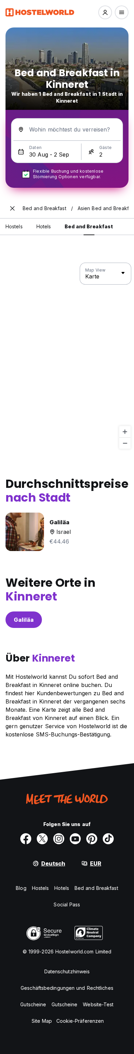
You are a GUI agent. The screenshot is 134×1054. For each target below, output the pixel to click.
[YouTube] (75, 838)
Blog (21, 888)
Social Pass (67, 904)
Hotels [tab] (43, 226)
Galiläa (24, 619)
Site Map (42, 1021)
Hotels (61, 888)
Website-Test (98, 1004)
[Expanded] (12, 208)
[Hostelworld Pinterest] (91, 838)
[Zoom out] (125, 443)
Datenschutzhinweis (67, 971)
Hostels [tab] (14, 226)
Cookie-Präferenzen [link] (80, 1021)
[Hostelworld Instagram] (58, 838)
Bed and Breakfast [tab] (89, 226)
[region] (67, 356)
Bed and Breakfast (96, 888)
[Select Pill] (105, 12)
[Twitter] (42, 838)
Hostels (40, 888)
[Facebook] (25, 838)
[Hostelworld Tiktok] (108, 838)
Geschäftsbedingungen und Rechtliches (67, 988)
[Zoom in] (125, 431)
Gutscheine (33, 1004)
